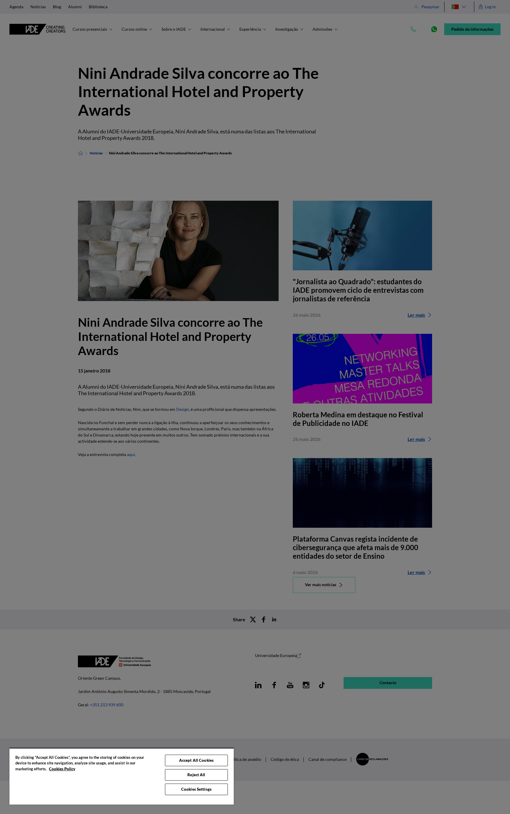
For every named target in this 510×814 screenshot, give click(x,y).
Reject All (196, 774)
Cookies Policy (62, 768)
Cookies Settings (196, 789)
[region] (121, 776)
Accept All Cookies (196, 760)
